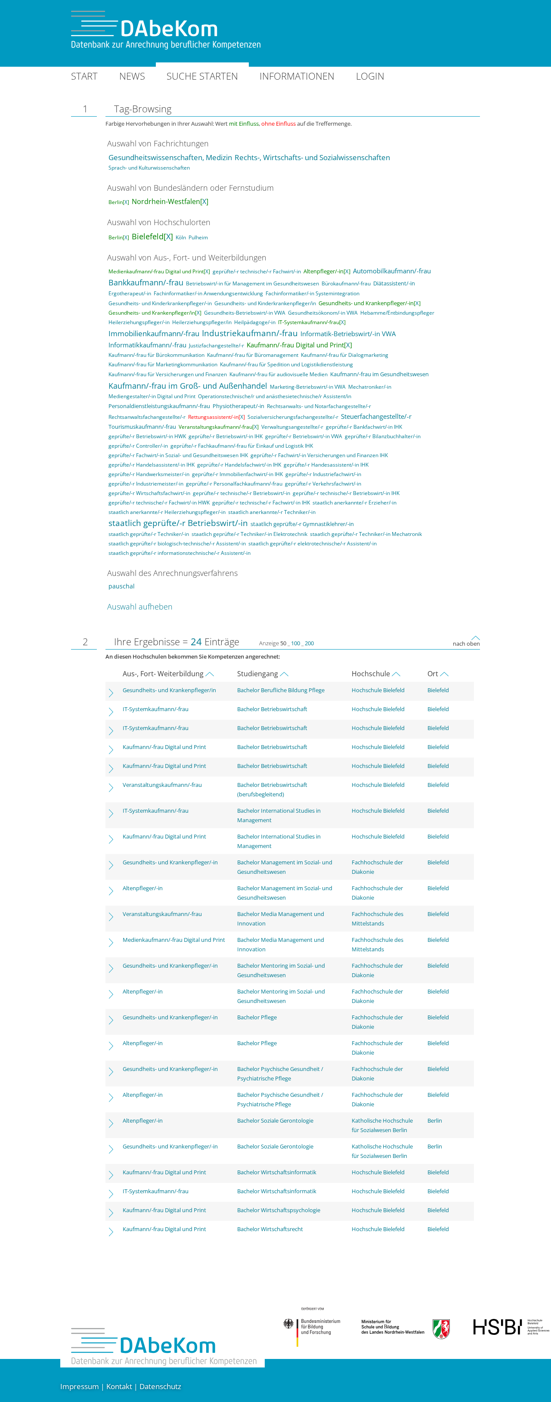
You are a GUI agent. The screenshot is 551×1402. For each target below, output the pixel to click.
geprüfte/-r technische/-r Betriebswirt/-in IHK (346, 493)
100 (295, 643)
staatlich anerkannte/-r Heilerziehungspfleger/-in (167, 512)
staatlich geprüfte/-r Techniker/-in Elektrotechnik (249, 534)
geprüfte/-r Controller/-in (138, 445)
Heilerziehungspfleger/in (202, 322)
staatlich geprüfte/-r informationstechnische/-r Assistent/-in (179, 553)
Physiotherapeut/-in (238, 406)
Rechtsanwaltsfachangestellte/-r (147, 417)
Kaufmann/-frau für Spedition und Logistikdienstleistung (286, 364)
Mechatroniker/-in (369, 386)
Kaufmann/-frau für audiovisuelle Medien (278, 374)
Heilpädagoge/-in (255, 322)
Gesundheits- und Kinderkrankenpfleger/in (265, 303)
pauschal (121, 586)
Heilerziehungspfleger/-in (139, 322)
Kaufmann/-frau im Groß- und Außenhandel (187, 386)
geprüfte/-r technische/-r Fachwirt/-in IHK (261, 502)
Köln (181, 237)
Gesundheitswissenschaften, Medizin (170, 157)
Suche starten (202, 75)
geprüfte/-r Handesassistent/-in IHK (326, 464)
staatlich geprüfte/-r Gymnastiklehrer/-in (302, 524)
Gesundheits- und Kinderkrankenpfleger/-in (160, 303)
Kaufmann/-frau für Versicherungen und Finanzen (167, 374)
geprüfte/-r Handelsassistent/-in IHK (151, 464)
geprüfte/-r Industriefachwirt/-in (323, 474)
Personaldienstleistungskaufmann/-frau (159, 406)
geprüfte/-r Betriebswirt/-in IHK (226, 436)
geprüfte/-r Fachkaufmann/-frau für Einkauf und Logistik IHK (241, 445)
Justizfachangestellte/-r (216, 345)
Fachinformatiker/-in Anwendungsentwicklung (208, 293)
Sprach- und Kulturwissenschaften (149, 167)
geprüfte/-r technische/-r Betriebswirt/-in (241, 493)
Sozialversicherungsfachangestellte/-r (293, 417)
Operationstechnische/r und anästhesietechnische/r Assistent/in (274, 396)
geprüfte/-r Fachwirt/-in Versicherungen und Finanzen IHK (319, 455)
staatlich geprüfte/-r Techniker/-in (148, 534)
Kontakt (119, 1386)
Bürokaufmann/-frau (346, 283)
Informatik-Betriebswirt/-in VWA (348, 333)
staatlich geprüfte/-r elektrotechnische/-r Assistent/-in (312, 543)
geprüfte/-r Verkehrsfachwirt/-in (323, 483)
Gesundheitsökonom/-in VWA (323, 312)
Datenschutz (160, 1386)
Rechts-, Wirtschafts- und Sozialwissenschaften (312, 157)
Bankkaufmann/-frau (145, 282)
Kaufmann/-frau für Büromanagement (252, 355)
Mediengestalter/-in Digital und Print (151, 396)
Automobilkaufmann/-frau (392, 270)
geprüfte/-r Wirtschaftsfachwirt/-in (149, 493)
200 (309, 643)
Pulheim (198, 237)
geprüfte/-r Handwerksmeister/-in (148, 474)
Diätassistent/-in (394, 283)
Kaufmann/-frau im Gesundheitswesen (379, 374)
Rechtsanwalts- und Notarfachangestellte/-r (319, 406)
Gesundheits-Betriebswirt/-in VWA (244, 312)
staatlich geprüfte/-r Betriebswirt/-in (178, 523)
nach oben (466, 643)
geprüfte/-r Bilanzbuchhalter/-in (383, 436)
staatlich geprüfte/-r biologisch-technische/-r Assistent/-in (177, 543)
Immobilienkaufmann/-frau (153, 333)
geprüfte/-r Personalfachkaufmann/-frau (234, 483)
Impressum (79, 1386)
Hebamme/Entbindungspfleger (397, 312)
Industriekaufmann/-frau (250, 333)
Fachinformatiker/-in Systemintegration (312, 293)
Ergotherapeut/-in (129, 293)
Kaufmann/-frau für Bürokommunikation (156, 355)
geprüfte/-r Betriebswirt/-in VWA (303, 436)
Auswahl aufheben (140, 606)
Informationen (297, 75)
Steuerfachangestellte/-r (376, 416)
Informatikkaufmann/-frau (147, 344)
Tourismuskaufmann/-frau (142, 426)
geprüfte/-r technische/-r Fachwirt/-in (257, 271)
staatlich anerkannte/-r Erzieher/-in (354, 502)
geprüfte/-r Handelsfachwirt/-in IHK (239, 464)
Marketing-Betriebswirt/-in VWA (308, 386)
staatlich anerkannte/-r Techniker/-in (272, 512)
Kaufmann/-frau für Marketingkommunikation (162, 364)
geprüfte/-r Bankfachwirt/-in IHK (364, 426)
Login (370, 75)
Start (84, 75)
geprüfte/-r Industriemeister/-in (145, 483)
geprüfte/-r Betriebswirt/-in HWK (147, 436)
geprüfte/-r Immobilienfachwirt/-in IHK (237, 474)
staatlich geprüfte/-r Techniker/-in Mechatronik (366, 534)
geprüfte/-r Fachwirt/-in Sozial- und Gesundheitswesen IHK (178, 455)
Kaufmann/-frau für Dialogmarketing (344, 355)
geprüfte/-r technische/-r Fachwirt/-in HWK (159, 502)
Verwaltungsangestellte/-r (292, 426)
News (132, 75)
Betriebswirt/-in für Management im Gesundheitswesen (252, 283)
